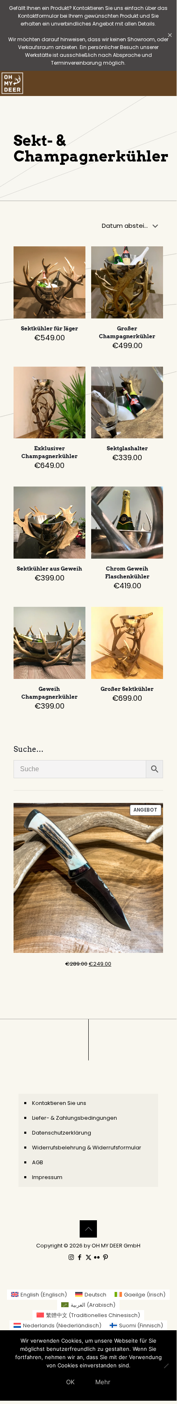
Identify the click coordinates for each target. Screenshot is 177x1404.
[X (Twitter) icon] (88, 1257)
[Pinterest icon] (106, 1257)
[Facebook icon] (80, 1257)
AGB (37, 1162)
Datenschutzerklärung (61, 1133)
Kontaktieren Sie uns (59, 1103)
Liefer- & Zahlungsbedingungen (74, 1118)
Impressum (47, 1177)
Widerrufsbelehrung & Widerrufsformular (86, 1147)
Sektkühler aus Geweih (49, 569)
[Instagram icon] (71, 1257)
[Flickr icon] (97, 1257)
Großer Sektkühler (127, 689)
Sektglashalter (127, 448)
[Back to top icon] (88, 1229)
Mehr (102, 1382)
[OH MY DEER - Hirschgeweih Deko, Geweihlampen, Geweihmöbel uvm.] (12, 83)
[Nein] (166, 1366)
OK (70, 1382)
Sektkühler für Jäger (49, 328)
